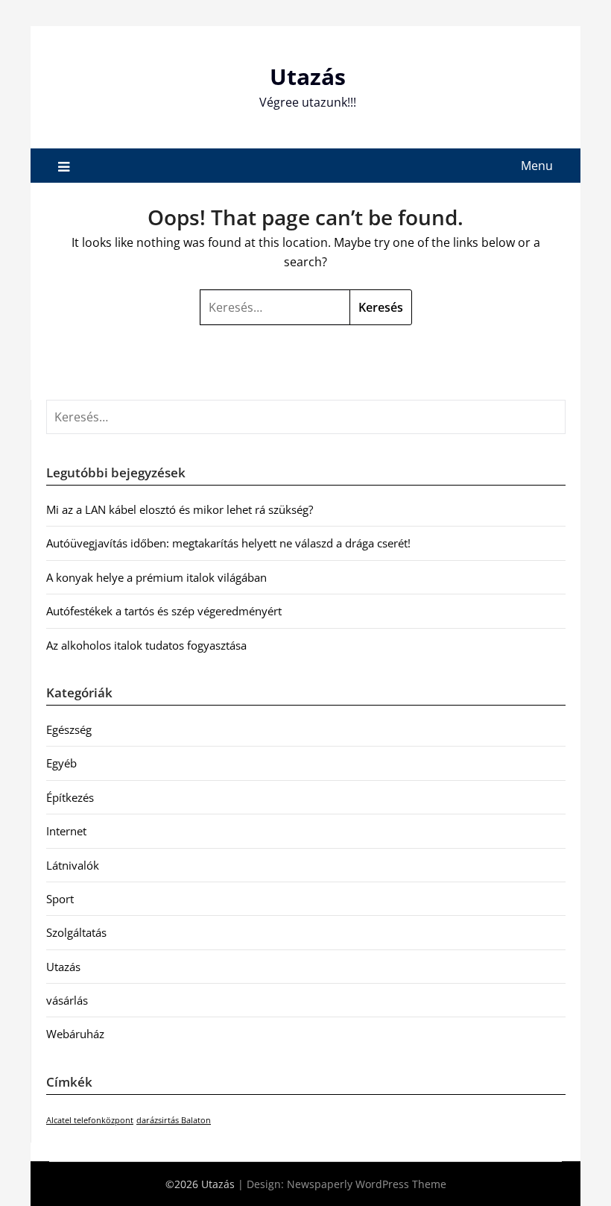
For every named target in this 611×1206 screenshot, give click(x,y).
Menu (537, 165)
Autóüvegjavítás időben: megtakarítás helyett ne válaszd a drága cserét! (228, 543)
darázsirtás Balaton (173, 1120)
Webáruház (75, 1033)
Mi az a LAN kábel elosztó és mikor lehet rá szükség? (179, 509)
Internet (66, 830)
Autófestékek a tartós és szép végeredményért (164, 610)
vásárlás (67, 1000)
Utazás (308, 76)
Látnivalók (72, 865)
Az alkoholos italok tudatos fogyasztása (146, 645)
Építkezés (70, 797)
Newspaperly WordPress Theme (366, 1184)
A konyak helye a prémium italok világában (156, 577)
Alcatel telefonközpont (89, 1120)
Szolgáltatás (76, 932)
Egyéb (61, 763)
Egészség (69, 729)
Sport (60, 898)
